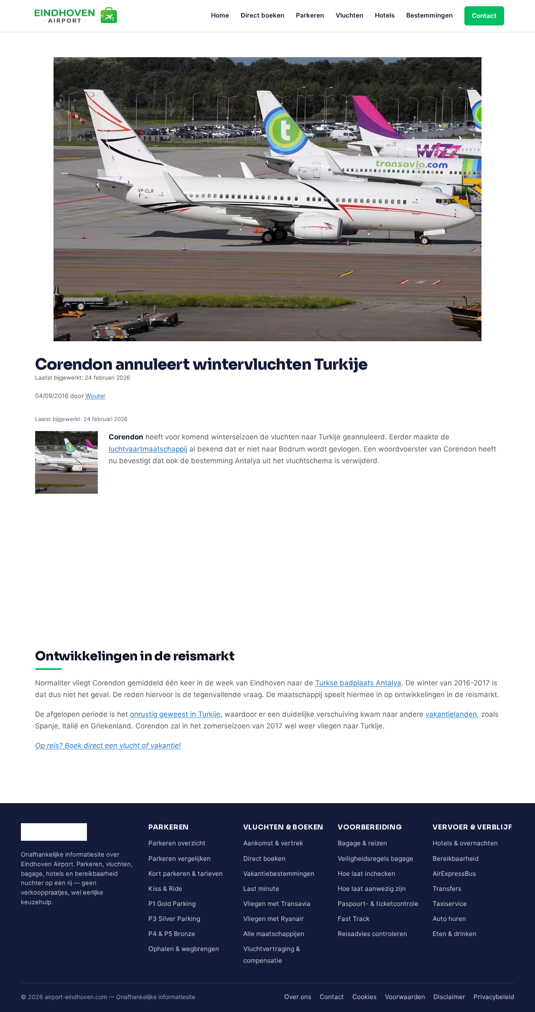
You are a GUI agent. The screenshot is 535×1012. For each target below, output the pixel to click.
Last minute (261, 889)
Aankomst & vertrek (273, 843)
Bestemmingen (429, 15)
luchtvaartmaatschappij (148, 449)
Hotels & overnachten (465, 843)
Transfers (447, 889)
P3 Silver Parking (174, 919)
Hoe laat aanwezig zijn (372, 889)
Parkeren (310, 15)
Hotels (385, 15)
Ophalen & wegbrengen (183, 949)
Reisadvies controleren (372, 934)
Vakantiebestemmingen (278, 874)
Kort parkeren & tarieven (185, 874)
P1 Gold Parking (172, 904)
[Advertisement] (267, 555)
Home (220, 15)
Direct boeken (262, 15)
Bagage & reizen (362, 843)
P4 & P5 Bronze (171, 934)
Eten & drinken (454, 934)
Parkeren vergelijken (179, 858)
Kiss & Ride (165, 889)
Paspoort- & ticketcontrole (378, 904)
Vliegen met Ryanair (273, 919)
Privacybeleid (494, 997)
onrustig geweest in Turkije (175, 714)
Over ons (297, 997)
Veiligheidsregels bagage (375, 858)
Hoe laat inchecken (366, 874)
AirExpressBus (454, 874)
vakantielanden (451, 714)
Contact (484, 16)
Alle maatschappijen (273, 934)
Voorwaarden (405, 997)
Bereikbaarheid (456, 858)
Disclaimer (449, 997)
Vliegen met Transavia (277, 904)
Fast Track (353, 919)
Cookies (364, 997)
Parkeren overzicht (177, 843)
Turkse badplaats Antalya (358, 683)
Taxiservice (450, 904)
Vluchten (349, 15)
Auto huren (449, 919)
